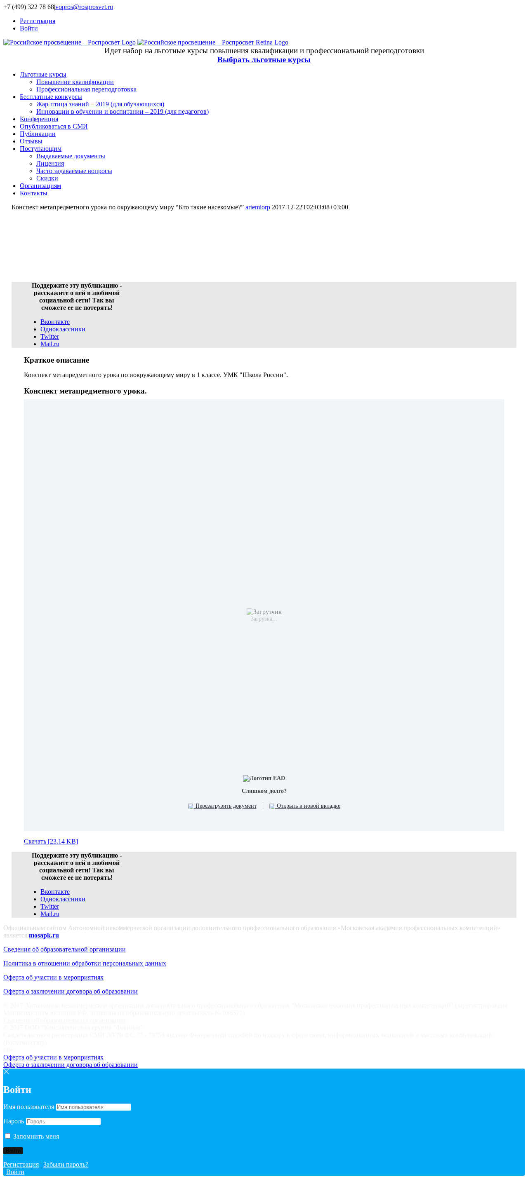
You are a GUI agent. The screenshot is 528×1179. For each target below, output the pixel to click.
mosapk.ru (44, 935)
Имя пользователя (28, 1106)
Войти (15, 1171)
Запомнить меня (35, 1136)
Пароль (13, 1121)
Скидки (47, 178)
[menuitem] (272, 21)
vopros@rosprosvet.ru (84, 6)
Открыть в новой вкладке (307, 806)
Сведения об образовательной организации (64, 949)
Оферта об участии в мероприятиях (53, 977)
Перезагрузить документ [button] (225, 806)
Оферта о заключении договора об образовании (70, 991)
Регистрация (21, 1164)
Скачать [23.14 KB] (51, 841)
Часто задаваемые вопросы (74, 170)
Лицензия (50, 163)
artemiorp (257, 207)
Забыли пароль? (65, 1164)
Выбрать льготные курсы (264, 59)
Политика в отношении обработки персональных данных (84, 963)
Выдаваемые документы (70, 155)
